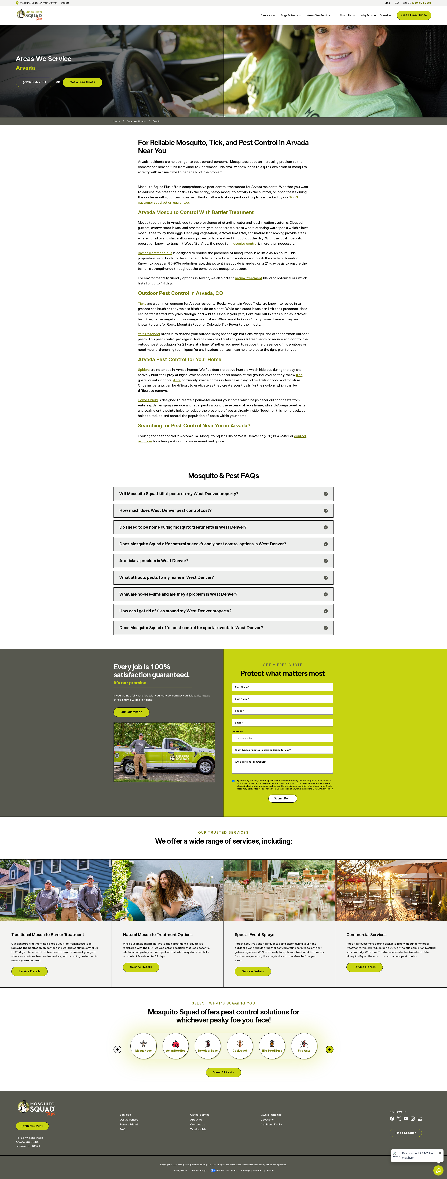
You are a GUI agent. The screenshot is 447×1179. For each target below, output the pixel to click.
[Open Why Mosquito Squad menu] (389, 15)
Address (237, 732)
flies (299, 375)
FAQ (396, 3)
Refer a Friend (129, 1124)
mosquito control (243, 243)
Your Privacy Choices (226, 1170)
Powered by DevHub (263, 1170)
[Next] (330, 1049)
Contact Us (197, 1124)
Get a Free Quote (414, 15)
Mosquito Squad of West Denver (38, 3)
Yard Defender (149, 334)
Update (65, 3)
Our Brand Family (271, 1124)
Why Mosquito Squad (374, 15)
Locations (267, 1119)
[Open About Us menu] (353, 15)
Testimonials (198, 1129)
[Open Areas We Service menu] (332, 15)
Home (116, 121)
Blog (387, 3)
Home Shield (148, 400)
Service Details (30, 971)
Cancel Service (200, 1114)
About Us (345, 15)
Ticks (142, 303)
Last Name (241, 699)
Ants (177, 380)
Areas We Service (318, 15)
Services (266, 15)
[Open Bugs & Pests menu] (300, 15)
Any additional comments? (250, 762)
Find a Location (405, 1133)
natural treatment (248, 278)
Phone (239, 711)
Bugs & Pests (289, 15)
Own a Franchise (271, 1114)
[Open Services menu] (273, 15)
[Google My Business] (420, 1119)
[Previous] (117, 1049)
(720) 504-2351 (421, 3)
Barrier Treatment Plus (155, 253)
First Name (241, 687)
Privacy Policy (326, 789)
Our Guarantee (131, 712)
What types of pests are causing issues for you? (263, 750)
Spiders (144, 370)
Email (238, 723)
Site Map (245, 1170)
